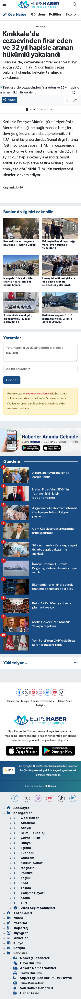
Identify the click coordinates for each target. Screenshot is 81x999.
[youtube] (49, 798)
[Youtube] (55, 692)
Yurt (24, 903)
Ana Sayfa (21, 808)
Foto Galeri (22, 913)
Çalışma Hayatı (32, 893)
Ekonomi (72, 14)
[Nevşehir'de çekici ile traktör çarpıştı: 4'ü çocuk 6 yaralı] (21, 265)
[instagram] (38, 798)
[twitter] (26, 798)
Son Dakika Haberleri (36, 988)
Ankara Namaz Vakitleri (38, 968)
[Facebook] (19, 692)
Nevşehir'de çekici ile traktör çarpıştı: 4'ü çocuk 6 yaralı (18, 281)
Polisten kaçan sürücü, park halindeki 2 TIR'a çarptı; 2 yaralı (58, 319)
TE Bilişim (50, 786)
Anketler (20, 938)
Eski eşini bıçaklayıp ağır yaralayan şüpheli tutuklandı (59, 245)
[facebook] (14, 798)
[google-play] (58, 751)
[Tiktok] (62, 692)
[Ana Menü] (4, 4)
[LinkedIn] (47, 692)
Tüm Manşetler (32, 983)
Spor (24, 883)
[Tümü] (76, 663)
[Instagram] (40, 692)
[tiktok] (61, 798)
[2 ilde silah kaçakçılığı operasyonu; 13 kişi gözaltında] (21, 302)
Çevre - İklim (30, 838)
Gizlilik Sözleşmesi (42, 701)
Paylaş (12, 99)
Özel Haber (16, 14)
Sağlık (25, 878)
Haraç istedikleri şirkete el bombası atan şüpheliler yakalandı (58, 281)
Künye (25, 701)
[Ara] (74, 4)
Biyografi (21, 933)
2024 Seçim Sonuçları (37, 908)
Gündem (38, 14)
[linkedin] (72, 798)
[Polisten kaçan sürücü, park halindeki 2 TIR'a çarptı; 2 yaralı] (60, 302)
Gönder (12, 380)
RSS (10, 770)
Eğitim (25, 848)
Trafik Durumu (31, 973)
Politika (55, 14)
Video (18, 918)
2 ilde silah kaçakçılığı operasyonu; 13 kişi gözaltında (18, 319)
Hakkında (13, 701)
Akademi (27, 823)
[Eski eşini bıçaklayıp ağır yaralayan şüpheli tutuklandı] (60, 228)
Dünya (25, 843)
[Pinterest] (33, 692)
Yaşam (25, 888)
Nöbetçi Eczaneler (35, 958)
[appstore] (23, 751)
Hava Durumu (30, 963)
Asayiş (40, 26)
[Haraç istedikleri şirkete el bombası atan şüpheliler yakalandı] (60, 265)
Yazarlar (20, 923)
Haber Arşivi (64, 701)
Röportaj (20, 928)
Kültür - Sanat (31, 863)
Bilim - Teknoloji (32, 833)
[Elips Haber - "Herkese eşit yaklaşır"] (38, 4)
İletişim (40, 705)
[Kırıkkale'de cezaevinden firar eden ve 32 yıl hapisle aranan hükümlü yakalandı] (40, 90)
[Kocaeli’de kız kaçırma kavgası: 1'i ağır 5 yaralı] (21, 228)
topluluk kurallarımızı (39, 393)
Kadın (25, 898)
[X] (26, 692)
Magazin (27, 868)
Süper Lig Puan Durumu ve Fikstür (46, 978)
